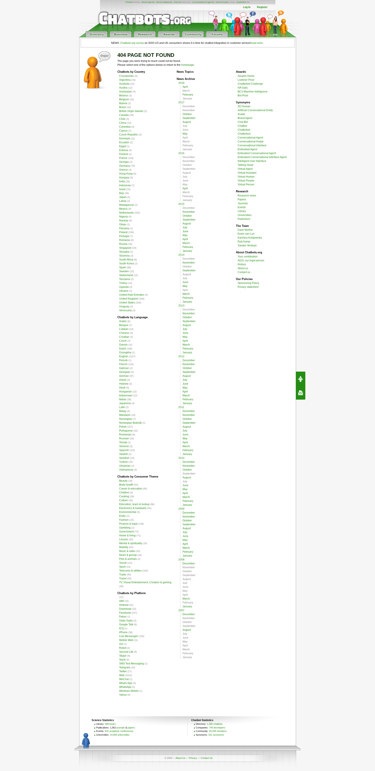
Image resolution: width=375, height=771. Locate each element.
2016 (181, 153)
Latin (122, 407)
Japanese (125, 403)
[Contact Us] (300, 393)
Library (242, 211)
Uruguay (124, 306)
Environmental (127, 512)
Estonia (123, 150)
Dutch (122, 348)
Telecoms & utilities (130, 570)
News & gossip (128, 555)
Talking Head (245, 164)
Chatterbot (244, 129)
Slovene (124, 446)
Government (126, 531)
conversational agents (203, 2)
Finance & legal (128, 523)
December (189, 360)
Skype (123, 655)
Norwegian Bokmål (130, 422)
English (123, 356)
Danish (123, 344)
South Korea (126, 263)
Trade (122, 574)
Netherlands (126, 212)
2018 (181, 82)
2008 (181, 559)
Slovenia (124, 255)
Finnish (123, 360)
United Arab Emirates (131, 294)
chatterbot (241, 2)
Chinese (124, 332)
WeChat (124, 679)
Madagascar (126, 204)
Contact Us (207, 758)
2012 (181, 356)
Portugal (124, 236)
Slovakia (124, 251)
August (187, 122)
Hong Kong (126, 173)
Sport (122, 566)
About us (243, 268)
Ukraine (123, 290)
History (242, 264)
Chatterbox (244, 133)
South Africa (126, 259)
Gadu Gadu (126, 620)
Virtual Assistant (247, 172)
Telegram (124, 667)
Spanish (124, 450)
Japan (123, 197)
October (187, 114)
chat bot (178, 2)
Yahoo (123, 694)
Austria (123, 87)
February (188, 94)
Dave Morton (245, 229)
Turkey (123, 283)
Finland (123, 154)
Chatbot (129, 2)
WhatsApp (125, 687)
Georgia (124, 161)
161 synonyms (216, 734)
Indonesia (125, 185)
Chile (122, 118)
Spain (122, 267)
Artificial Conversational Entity (255, 110)
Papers (242, 199)
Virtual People (246, 180)
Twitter (123, 671)
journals (121, 727)
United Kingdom (128, 298)
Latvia (122, 201)
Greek (122, 379)
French (123, 364)
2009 (181, 508)
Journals (243, 203)
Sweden (124, 271)
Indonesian (125, 395)
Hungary (124, 177)
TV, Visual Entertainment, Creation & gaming (145, 582)
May (185, 133)
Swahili (123, 454)
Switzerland (126, 275)
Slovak (123, 442)
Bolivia (123, 103)
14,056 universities (120, 734)
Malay (122, 411)
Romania (124, 240)
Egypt (122, 146)
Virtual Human (246, 176)
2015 (181, 204)
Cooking (124, 496)
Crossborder (126, 75)
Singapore (125, 247)
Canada (124, 115)
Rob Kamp (244, 241)
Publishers (244, 219)
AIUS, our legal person (251, 260)
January (187, 250)
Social (123, 562)
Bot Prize (243, 95)
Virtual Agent (245, 168)
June (185, 231)
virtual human (222, 2)
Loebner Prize (246, 79)
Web (122, 675)
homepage (187, 64)
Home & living (127, 535)
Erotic (122, 515)
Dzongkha (125, 352)
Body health (126, 484)
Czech (123, 340)
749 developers (217, 727)
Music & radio (127, 551)
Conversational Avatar (251, 141)
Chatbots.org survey (132, 42)
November (189, 211)
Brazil (122, 107)
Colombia (125, 126)
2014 (181, 254)
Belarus (123, 95)
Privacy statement (248, 286)
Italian (122, 399)
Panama (124, 228)
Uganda (124, 286)
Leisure (123, 539)
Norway (123, 220)
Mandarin (124, 415)
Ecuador (124, 142)
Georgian (124, 372)
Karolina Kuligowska (250, 237)
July (185, 227)
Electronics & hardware (132, 508)
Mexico (123, 208)
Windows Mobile (129, 690)
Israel (122, 189)
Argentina (125, 79)
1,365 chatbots (214, 724)
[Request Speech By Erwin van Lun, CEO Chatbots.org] (300, 379)
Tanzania (124, 279)
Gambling (125, 527)
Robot (122, 647)
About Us (180, 758)
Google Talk (126, 624)
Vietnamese (126, 469)
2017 (181, 102)
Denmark (124, 138)
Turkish (123, 461)
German (124, 375)
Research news (247, 195)
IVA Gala (243, 87)
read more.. (257, 42)
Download (125, 608)
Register (262, 7)
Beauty (123, 480)
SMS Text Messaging (131, 663)
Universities (245, 215)
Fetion (123, 616)
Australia (124, 83)
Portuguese (126, 430)
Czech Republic (128, 134)
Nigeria (123, 216)
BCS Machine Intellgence (253, 91)
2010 (181, 458)
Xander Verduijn (247, 245)
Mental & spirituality (130, 543)
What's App (125, 683)
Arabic (123, 321)
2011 (181, 407)
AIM (121, 601)
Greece (123, 169)
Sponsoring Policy (248, 283)
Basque (123, 325)
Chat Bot (243, 122)
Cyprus (123, 130)
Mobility (123, 547)
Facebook (125, 612)
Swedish (124, 458)
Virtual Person (246, 184)
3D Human (244, 106)
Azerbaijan (125, 91)
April (185, 86)
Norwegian (125, 418)
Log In (246, 7)
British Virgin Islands (131, 111)
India (122, 181)
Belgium (124, 99)
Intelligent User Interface (252, 161)
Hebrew (123, 383)
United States (127, 302)
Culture (123, 500)
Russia (123, 243)
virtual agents (148, 2)
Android (123, 604)
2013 (181, 305)
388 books (110, 724)
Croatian (124, 336)
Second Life (126, 651)
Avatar (241, 114)
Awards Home (246, 75)
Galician (124, 368)
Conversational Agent (250, 137)
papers (131, 727)
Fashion (124, 519)
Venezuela (125, 310)
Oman (122, 224)
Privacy (193, 758)
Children (124, 492)
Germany (124, 165)
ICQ (121, 628)
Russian (124, 438)
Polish (123, 426)
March (186, 243)
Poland (123, 232)
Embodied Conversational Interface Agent (262, 157)
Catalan (123, 329)
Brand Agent (245, 118)
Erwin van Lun (246, 233)
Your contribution (248, 256)
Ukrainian (125, 465)
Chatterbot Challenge (250, 83)
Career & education (130, 488)
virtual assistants (164, 2)
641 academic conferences (119, 731)
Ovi (121, 644)
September (189, 118)
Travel (123, 578)
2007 (181, 610)
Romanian (125, 434)
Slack (122, 659)
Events (242, 207)
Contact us (244, 272)
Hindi (122, 387)
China (122, 122)
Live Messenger (128, 636)
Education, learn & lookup (134, 504)
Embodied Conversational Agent (257, 153)
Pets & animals (128, 558)
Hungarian (125, 391)
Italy (121, 193)
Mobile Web (126, 640)
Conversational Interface (252, 145)
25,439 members (218, 731)
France (123, 158)
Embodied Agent (247, 149)
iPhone (123, 632)
